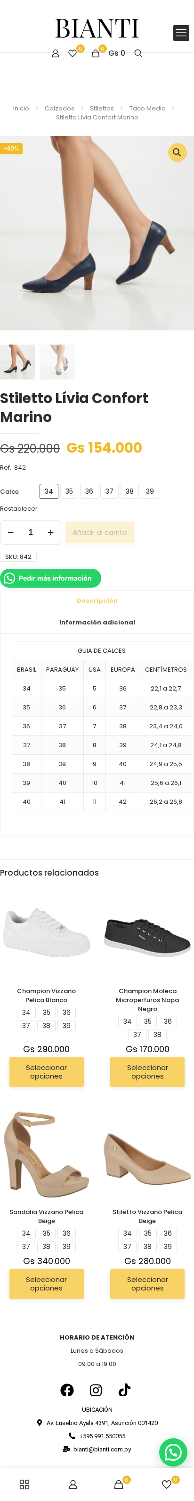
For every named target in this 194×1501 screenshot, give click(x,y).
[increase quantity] (50, 532)
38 (130, 491)
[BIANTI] (97, 28)
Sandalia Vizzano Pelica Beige (46, 1216)
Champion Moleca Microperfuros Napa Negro (147, 1000)
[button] (177, 152)
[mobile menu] (181, 33)
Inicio (21, 108)
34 (49, 491)
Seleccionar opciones (46, 1072)
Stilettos (102, 108)
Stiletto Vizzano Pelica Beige (147, 1216)
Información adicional (97, 622)
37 (109, 491)
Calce (9, 491)
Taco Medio (147, 108)
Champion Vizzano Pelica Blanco (46, 995)
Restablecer (19, 508)
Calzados (59, 108)
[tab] (97, 601)
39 (150, 491)
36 (89, 491)
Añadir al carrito (100, 532)
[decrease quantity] (10, 532)
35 (69, 491)
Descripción (97, 600)
